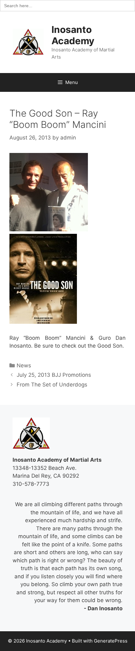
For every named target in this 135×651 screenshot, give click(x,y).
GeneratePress (110, 641)
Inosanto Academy (72, 35)
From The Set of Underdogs (52, 384)
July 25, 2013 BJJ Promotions (54, 375)
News (24, 365)
